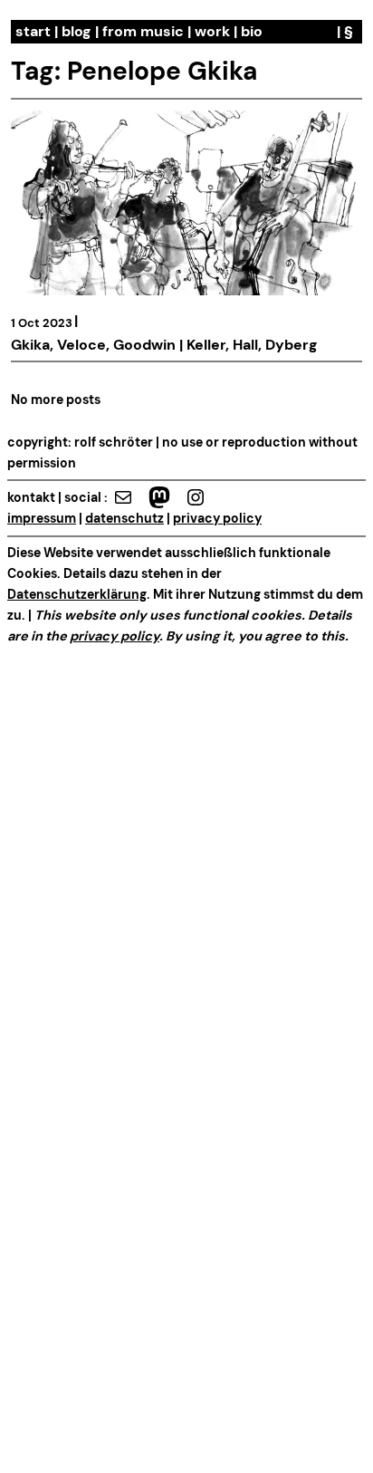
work (212, 31)
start (33, 31)
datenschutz (124, 518)
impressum (41, 518)
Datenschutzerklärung (77, 594)
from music (143, 31)
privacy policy (217, 518)
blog (76, 31)
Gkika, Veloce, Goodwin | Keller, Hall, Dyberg (164, 344)
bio (252, 31)
